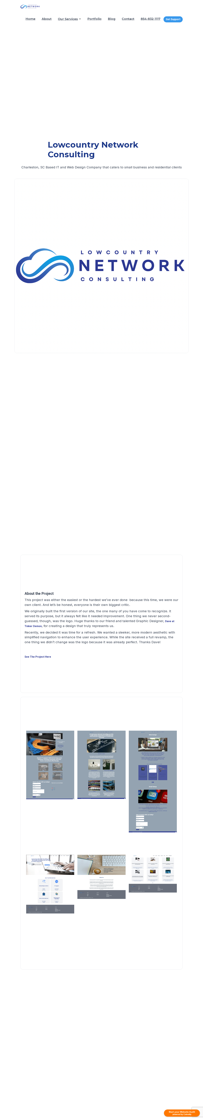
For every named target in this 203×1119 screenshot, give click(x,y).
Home (30, 19)
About (47, 19)
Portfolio (94, 19)
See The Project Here (38, 656)
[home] (30, 6)
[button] (69, 19)
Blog (111, 19)
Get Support (173, 19)
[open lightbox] (50, 776)
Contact (128, 19)
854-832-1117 (150, 19)
